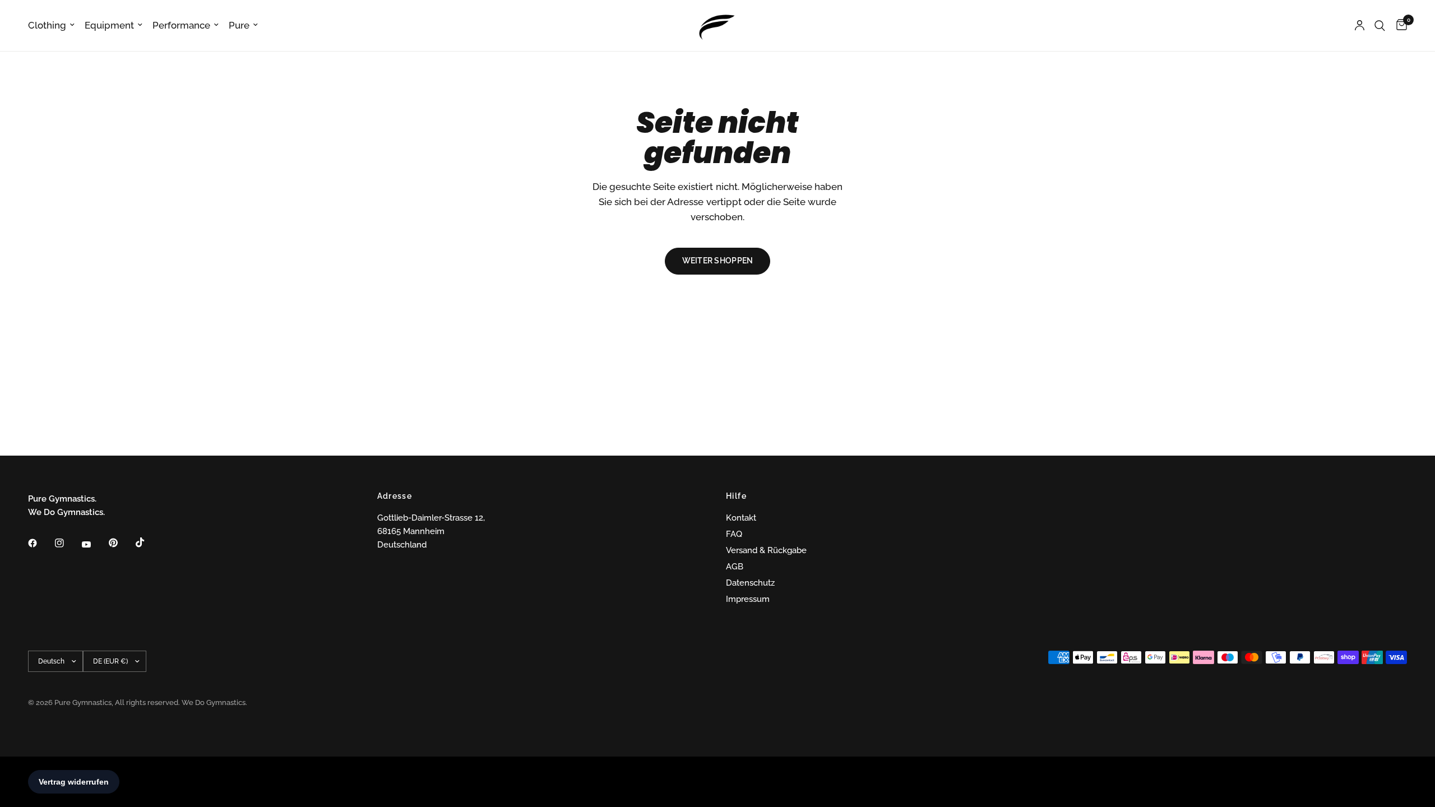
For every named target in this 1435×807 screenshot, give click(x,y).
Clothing (47, 25)
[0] (1399, 25)
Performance (181, 25)
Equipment (109, 25)
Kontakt (741, 518)
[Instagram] (67, 543)
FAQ (734, 534)
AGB (734, 567)
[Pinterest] (121, 543)
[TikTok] (148, 542)
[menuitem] (54, 25)
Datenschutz (750, 583)
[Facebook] (40, 543)
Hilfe (736, 496)
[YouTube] (94, 544)
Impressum (748, 599)
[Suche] (1380, 25)
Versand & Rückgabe (766, 550)
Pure (239, 25)
